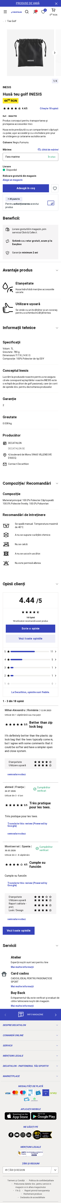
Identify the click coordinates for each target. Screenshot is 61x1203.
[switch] (54, 188)
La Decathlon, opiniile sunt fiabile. (30, 692)
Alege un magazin (13, 180)
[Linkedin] (28, 1135)
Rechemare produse (33, 1194)
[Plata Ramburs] (26, 1100)
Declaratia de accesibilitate (32, 1197)
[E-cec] (45, 1094)
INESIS (7, 87)
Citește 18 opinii (40, 108)
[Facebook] (11, 1135)
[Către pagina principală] (16, 12)
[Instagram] (22, 1135)
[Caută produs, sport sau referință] (27, 12)
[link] (30, 629)
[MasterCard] (15, 1093)
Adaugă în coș (26, 188)
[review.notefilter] (55, 651)
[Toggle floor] (57, 270)
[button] (54, 52)
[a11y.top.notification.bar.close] (56, 3)
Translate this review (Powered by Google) (27, 824)
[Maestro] (22, 1093)
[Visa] (7, 1092)
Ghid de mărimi (50, 149)
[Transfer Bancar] (30, 1094)
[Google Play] (43, 1118)
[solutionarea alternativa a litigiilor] (30, 1154)
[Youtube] (16, 1135)
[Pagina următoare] (55, 1014)
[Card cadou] (38, 1093)
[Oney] (53, 1092)
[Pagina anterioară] (5, 1014)
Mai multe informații (22, 967)
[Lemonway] (34, 1099)
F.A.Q (18, 1190)
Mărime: (7, 149)
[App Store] (17, 1118)
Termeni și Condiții (16, 1180)
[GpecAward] (42, 1138)
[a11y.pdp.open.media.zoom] (30, 52)
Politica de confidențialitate (41, 1180)
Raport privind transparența (37, 1190)
